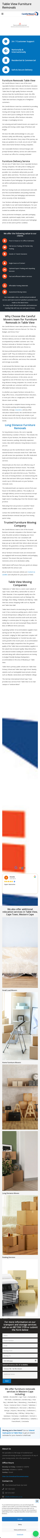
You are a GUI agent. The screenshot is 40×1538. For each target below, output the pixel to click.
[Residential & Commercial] (7, 60)
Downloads (20, 1534)
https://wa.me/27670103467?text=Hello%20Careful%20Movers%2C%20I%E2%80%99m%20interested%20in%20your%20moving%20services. (36, 1534)
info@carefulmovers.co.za (13, 1497)
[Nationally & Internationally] (7, 50)
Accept (20, 1519)
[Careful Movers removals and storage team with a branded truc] (30, 14)
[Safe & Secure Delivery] (7, 69)
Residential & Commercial (24, 60)
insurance (18, 410)
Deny (20, 1524)
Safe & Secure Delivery (22, 69)
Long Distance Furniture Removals (20, 426)
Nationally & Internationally (19, 50)
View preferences (20, 1530)
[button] (37, 1501)
